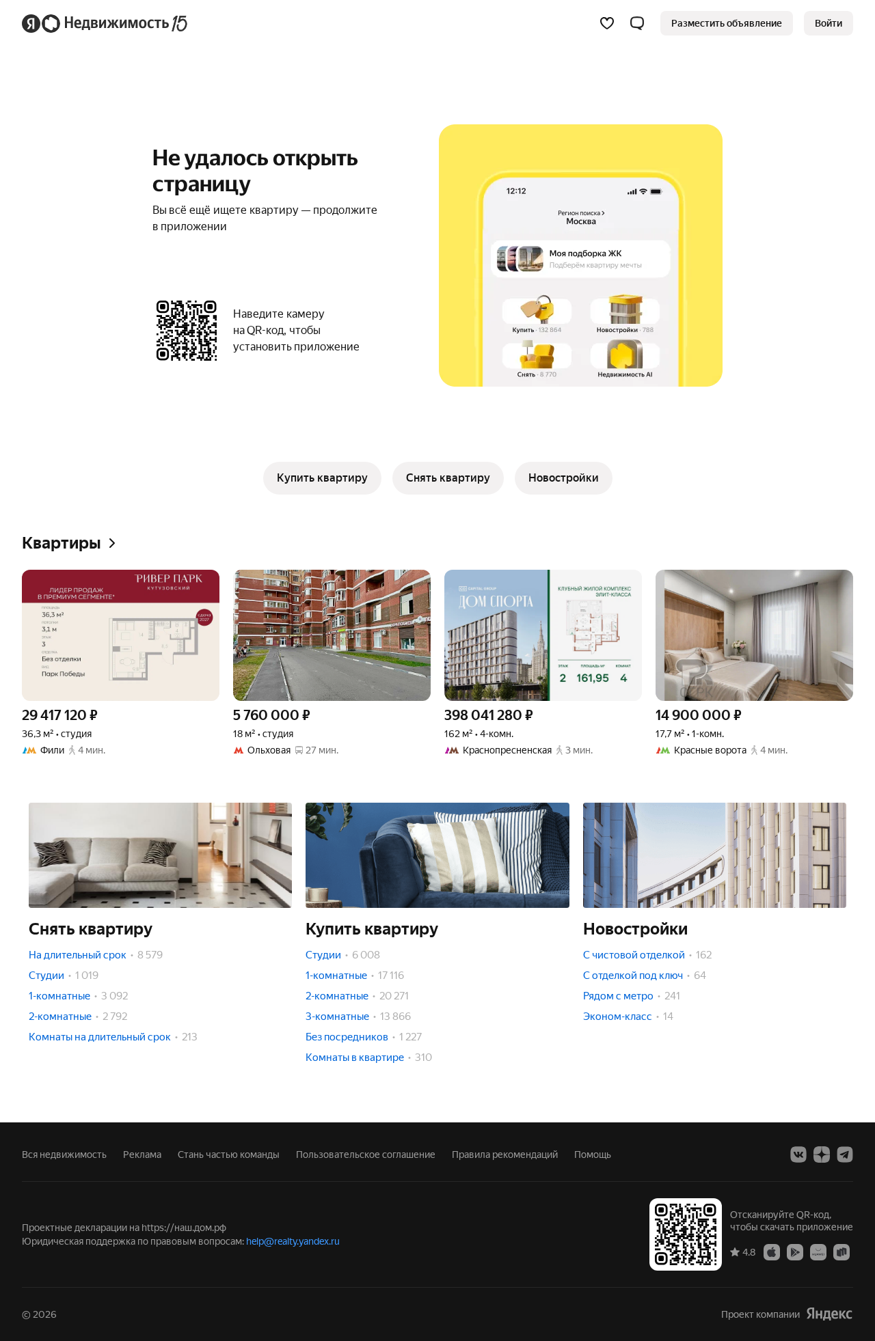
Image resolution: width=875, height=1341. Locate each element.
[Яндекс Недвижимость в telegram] (845, 1154)
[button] (637, 23)
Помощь (592, 1154)
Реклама (142, 1154)
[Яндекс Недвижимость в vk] (798, 1154)
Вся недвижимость (64, 1154)
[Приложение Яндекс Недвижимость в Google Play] (795, 1251)
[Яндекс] (829, 1314)
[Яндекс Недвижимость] (105, 23)
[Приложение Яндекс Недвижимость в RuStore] (841, 1251)
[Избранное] (607, 23)
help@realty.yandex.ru (293, 1241)
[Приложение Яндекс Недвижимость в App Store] (772, 1251)
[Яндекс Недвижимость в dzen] (821, 1154)
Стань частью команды (229, 1154)
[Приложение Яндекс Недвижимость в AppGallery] (818, 1251)
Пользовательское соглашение (365, 1154)
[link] (828, 23)
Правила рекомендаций (505, 1154)
